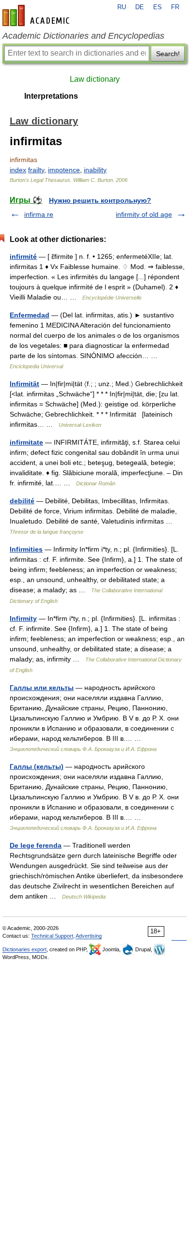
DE (139, 7)
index (18, 170)
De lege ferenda (36, 845)
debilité (22, 501)
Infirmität (24, 384)
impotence (64, 170)
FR (175, 7)
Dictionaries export (24, 949)
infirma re (38, 214)
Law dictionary (95, 79)
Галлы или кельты (42, 687)
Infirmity (23, 618)
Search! (168, 54)
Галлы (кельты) (36, 766)
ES (157, 7)
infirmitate (26, 442)
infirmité (23, 256)
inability (95, 170)
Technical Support (52, 936)
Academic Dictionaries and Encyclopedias (83, 36)
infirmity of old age (144, 214)
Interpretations (51, 96)
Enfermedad (29, 315)
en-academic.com (37, 15)
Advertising (89, 936)
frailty (36, 170)
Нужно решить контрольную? (100, 200)
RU (121, 7)
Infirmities (26, 549)
